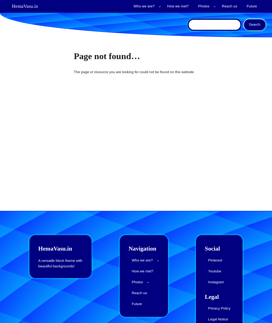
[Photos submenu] (215, 6)
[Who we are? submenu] (160, 6)
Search (254, 24)
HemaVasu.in (25, 6)
